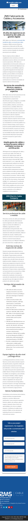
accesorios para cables (17, 42)
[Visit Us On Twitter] (6, 508)
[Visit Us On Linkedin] (4, 508)
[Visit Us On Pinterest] (11, 508)
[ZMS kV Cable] (1, 9)
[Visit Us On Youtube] (9, 508)
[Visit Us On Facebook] (1, 508)
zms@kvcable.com (14, 2)
